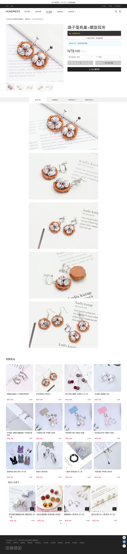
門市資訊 (8, 543)
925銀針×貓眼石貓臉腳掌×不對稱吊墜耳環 (19, 434)
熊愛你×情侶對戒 (42, 471)
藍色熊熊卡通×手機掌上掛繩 (74, 433)
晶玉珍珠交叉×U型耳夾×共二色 (103, 514)
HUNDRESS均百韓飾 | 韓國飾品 (14, 19)
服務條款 (22, 543)
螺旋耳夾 (27, 19)
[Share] (124, 541)
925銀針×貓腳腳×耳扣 (102, 394)
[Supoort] (124, 537)
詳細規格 (55, 100)
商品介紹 (38, 100)
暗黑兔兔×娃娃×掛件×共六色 (16, 471)
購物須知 (30, 543)
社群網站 (82, 543)
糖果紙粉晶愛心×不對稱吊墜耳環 (18, 394)
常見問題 (74, 543)
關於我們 (67, 543)
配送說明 (53, 543)
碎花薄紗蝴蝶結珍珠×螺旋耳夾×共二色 (22, 515)
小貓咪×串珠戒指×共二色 (73, 471)
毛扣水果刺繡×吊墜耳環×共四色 (48, 514)
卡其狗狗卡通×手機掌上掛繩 (45, 433)
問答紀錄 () (72, 100)
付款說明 (45, 543)
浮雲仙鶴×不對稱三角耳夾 (103, 471)
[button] (9, 53)
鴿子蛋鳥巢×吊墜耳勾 (43, 394)
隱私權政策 (38, 543)
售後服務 (60, 543)
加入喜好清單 (108, 63)
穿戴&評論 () (89, 100)
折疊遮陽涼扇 (76, 33)
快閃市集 (15, 543)
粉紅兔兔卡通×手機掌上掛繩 (104, 433)
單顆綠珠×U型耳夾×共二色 (74, 514)
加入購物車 (95, 69)
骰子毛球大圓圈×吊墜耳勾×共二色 (76, 394)
